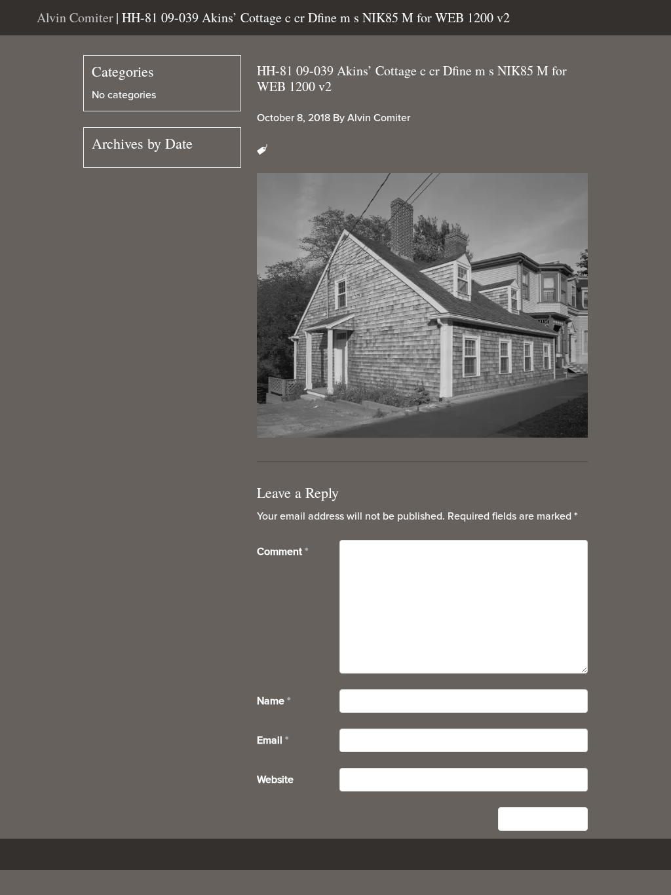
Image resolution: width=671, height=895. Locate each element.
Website (275, 779)
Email (272, 740)
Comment (282, 551)
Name (273, 701)
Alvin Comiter (378, 117)
